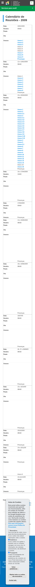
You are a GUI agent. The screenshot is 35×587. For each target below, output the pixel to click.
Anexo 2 (20, 42)
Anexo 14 (21, 163)
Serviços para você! (9, 8)
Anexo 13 (21, 160)
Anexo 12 (21, 158)
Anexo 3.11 (21, 138)
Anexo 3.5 (21, 126)
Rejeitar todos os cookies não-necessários (17, 575)
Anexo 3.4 (21, 124)
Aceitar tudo (12, 580)
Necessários (13, 530)
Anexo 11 (21, 156)
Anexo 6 (20, 86)
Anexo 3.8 (21, 132)
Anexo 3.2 (21, 120)
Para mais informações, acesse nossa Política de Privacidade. (16, 525)
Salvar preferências (13, 568)
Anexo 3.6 (21, 128)
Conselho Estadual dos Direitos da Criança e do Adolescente (16, 3)
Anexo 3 (20, 44)
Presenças (21, 59)
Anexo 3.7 (21, 130)
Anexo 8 (20, 55)
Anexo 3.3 (21, 122)
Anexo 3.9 (21, 134)
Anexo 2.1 (21, 113)
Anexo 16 (21, 167)
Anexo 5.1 (21, 144)
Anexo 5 (20, 84)
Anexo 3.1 (21, 118)
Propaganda (13, 552)
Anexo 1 (20, 40)
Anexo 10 (21, 154)
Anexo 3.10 (21, 136)
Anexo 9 (20, 57)
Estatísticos (13, 540)
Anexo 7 (20, 53)
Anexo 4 (20, 82)
